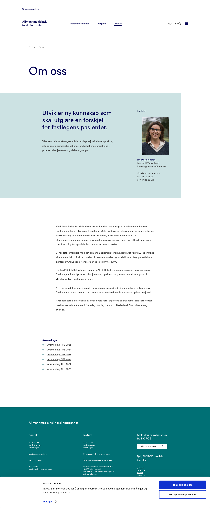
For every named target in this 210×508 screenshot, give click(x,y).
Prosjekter (102, 23)
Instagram (141, 475)
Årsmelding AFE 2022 (59, 359)
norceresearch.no (32, 9)
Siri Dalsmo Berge (146, 159)
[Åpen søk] (179, 23)
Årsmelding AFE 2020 (59, 369)
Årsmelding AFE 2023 (59, 354)
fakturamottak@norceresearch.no (96, 454)
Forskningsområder (80, 23)
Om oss (118, 23)
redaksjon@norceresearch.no (40, 469)
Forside (32, 47)
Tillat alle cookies (182, 484)
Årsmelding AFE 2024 (59, 349)
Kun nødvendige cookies (182, 494)
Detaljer (47, 501)
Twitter (140, 472)
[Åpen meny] (186, 23)
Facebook (141, 470)
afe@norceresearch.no (38, 454)
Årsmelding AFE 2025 (59, 344)
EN (176, 23)
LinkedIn (140, 468)
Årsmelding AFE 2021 (59, 364)
